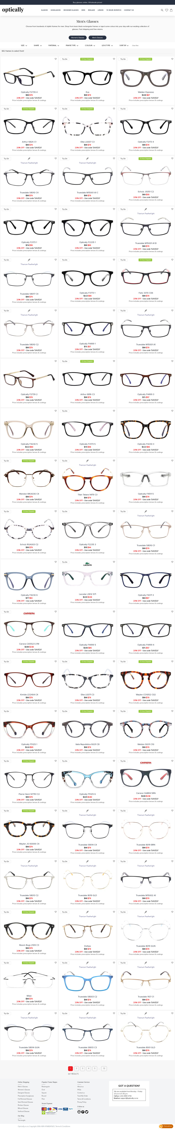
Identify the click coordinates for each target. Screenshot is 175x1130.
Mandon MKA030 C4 (29, 493)
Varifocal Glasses (23, 1111)
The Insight (21, 1120)
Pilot (43, 1099)
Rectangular (46, 1086)
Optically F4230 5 (29, 444)
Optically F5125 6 (87, 794)
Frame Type (71, 45)
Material (52, 45)
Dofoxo (87, 946)
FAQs (79, 1090)
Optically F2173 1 (29, 242)
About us (80, 1086)
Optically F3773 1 (87, 293)
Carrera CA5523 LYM (29, 644)
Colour (89, 45)
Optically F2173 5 (88, 444)
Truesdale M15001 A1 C (87, 192)
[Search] (162, 10)
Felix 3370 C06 (146, 293)
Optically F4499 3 (146, 394)
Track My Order (82, 1096)
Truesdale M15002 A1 (146, 895)
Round (44, 1096)
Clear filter (135, 45)
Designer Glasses (24, 1093)
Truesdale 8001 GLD (145, 1047)
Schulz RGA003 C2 (29, 544)
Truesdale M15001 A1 (145, 344)
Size (23, 45)
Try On (64, 59)
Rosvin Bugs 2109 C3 (29, 945)
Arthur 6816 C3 (87, 394)
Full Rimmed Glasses (25, 1099)
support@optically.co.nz (129, 1098)
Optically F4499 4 (146, 644)
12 (104, 1068)
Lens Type (106, 45)
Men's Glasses (97, 38)
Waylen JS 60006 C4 (29, 843)
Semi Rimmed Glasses (25, 1102)
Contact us (81, 1093)
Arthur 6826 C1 (29, 141)
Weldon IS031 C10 (146, 744)
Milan (29, 996)
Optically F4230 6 (29, 595)
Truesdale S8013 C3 (87, 1047)
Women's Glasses (77, 38)
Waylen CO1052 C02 (146, 694)
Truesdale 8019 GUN (145, 946)
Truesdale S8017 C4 (29, 294)
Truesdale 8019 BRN (145, 844)
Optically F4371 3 (146, 595)
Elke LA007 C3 (88, 141)
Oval (43, 1090)
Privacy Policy (81, 1102)
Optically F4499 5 (87, 644)
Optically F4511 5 (146, 493)
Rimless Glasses (23, 1105)
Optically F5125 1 (29, 744)
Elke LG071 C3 (87, 694)
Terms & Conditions (84, 1099)
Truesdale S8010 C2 (29, 344)
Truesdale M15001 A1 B (145, 243)
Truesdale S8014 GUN (29, 1047)
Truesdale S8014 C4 (87, 844)
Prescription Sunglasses (26, 1096)
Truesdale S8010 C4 (29, 192)
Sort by (123, 45)
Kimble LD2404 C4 (29, 694)
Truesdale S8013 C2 (29, 895)
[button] (83, 10)
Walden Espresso (146, 92)
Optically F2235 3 (87, 544)
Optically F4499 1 (87, 343)
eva (87, 92)
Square (44, 1093)
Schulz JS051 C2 (146, 191)
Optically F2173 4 (146, 141)
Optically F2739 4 (29, 92)
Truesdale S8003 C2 (87, 996)
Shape (37, 45)
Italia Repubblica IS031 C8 (87, 744)
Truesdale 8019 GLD (87, 895)
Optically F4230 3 (146, 444)
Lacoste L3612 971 (87, 594)
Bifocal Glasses (23, 1108)
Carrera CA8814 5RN (146, 793)
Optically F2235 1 (87, 242)
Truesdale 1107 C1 (146, 996)
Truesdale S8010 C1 (146, 545)
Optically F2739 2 (29, 394)
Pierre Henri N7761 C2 (29, 794)
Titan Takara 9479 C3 (87, 494)
